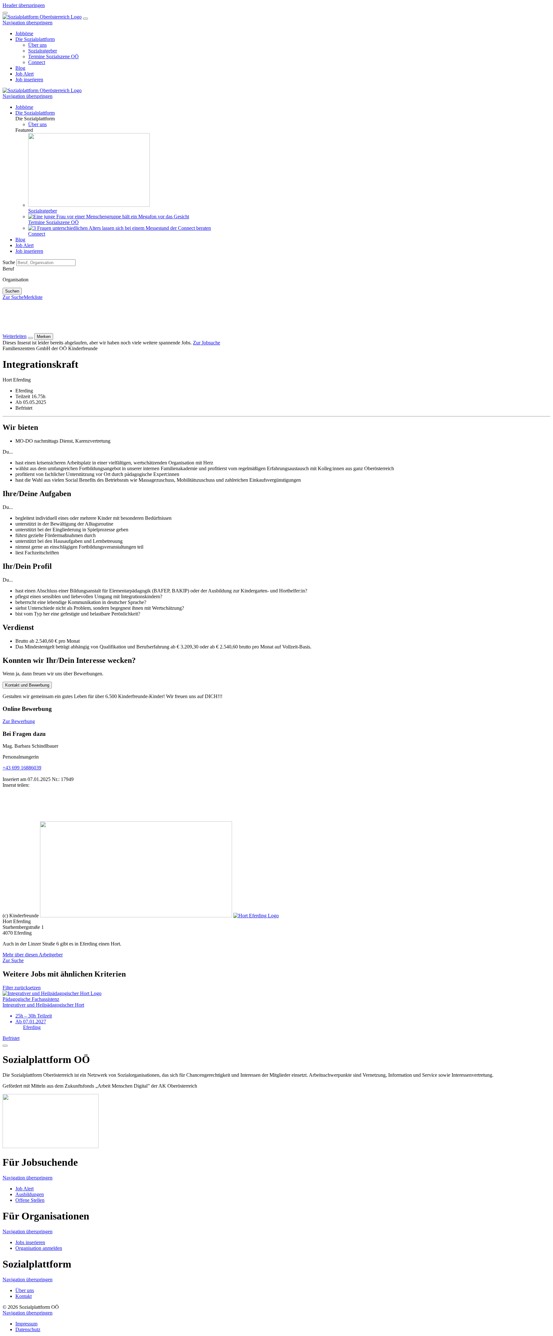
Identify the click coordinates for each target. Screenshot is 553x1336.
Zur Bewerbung (19, 721)
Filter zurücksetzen (22, 987)
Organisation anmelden (38, 1248)
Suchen (12, 291)
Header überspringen (24, 5)
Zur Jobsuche (206, 342)
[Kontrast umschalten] (5, 13)
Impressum (26, 1323)
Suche (9, 262)
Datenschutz (27, 1329)
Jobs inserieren (30, 1242)
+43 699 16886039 (22, 767)
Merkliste (33, 297)
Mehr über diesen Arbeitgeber (33, 954)
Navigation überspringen (27, 22)
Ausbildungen (29, 1194)
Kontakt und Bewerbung (27, 685)
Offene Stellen (29, 1200)
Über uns (24, 1290)
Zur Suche (13, 297)
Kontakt (23, 1296)
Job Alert (24, 1188)
